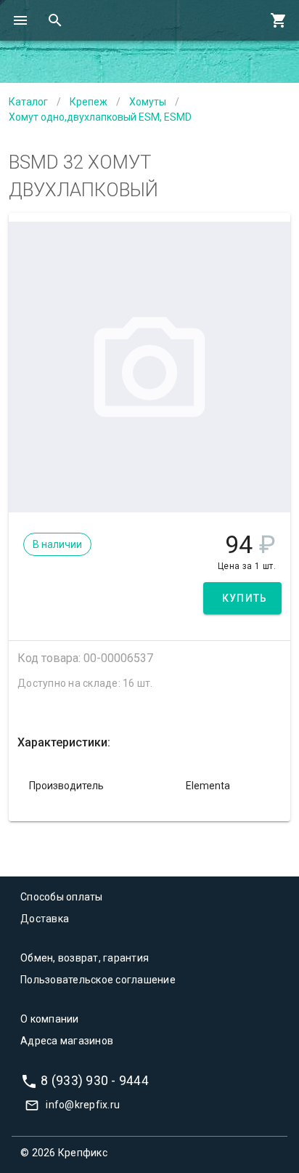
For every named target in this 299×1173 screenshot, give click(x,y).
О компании (49, 1019)
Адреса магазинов (66, 1041)
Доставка (44, 918)
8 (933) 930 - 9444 (95, 1080)
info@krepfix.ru (83, 1104)
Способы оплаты (61, 897)
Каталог (28, 102)
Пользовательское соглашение (98, 979)
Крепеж (88, 102)
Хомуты (147, 102)
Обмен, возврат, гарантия (84, 958)
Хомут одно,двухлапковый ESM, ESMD (100, 117)
